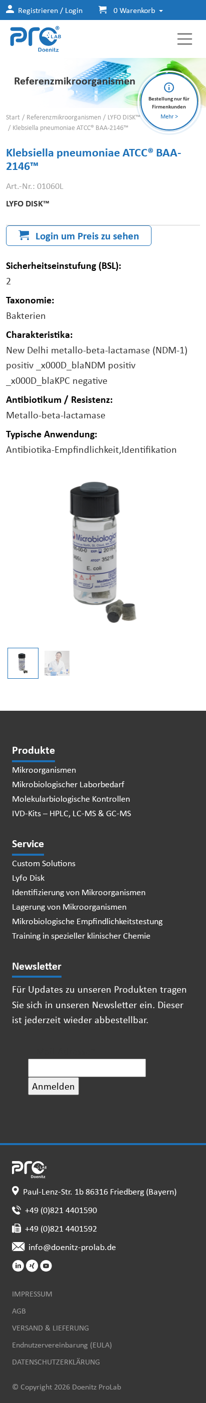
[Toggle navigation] (185, 38)
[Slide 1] (57, 663)
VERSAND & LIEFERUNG (50, 1327)
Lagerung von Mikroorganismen (69, 906)
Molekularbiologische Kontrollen (71, 798)
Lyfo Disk (28, 877)
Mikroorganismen (44, 769)
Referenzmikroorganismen (63, 117)
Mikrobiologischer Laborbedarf (68, 784)
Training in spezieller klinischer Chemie (81, 935)
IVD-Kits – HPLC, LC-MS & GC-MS (71, 813)
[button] (126, 10)
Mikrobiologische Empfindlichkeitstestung (87, 921)
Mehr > (169, 116)
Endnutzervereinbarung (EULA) (62, 1344)
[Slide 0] (23, 663)
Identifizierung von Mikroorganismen (79, 892)
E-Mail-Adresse (62, 1051)
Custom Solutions (44, 863)
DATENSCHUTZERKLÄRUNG (56, 1361)
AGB (19, 1310)
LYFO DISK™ (124, 117)
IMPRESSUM (32, 1293)
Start (13, 117)
